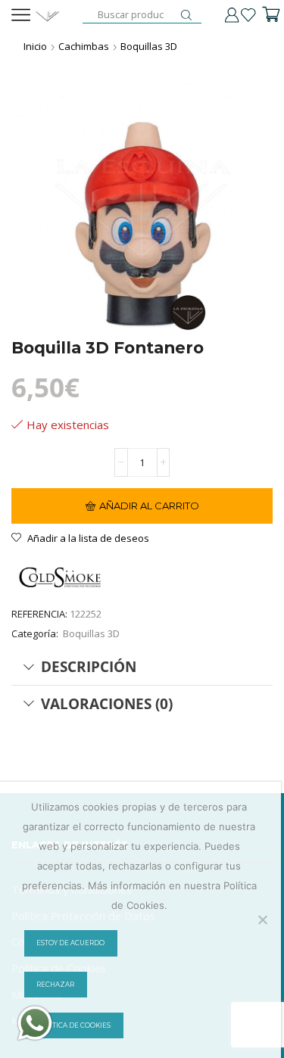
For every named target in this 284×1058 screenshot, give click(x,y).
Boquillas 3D (148, 46)
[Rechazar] (262, 919)
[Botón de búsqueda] (186, 15)
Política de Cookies (73, 1025)
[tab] (142, 667)
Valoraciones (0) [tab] (107, 703)
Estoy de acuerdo (70, 943)
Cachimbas (83, 46)
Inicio (35, 46)
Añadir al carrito (149, 505)
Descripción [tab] (88, 666)
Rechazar (55, 984)
